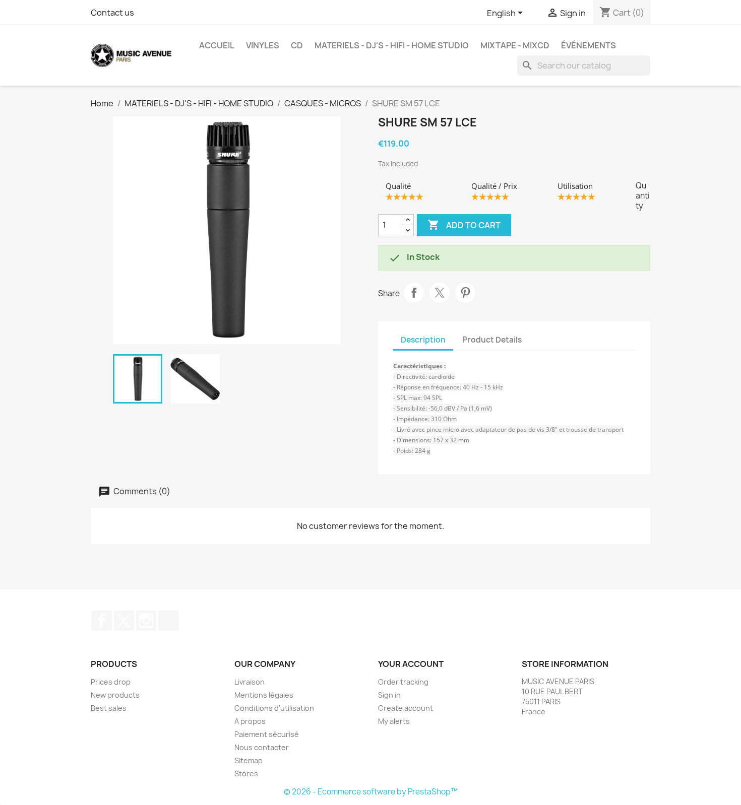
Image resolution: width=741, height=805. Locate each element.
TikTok (168, 621)
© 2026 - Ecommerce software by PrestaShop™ (371, 791)
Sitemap (248, 760)
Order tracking (403, 682)
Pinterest (465, 293)
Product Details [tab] (492, 339)
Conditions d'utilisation (274, 708)
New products (115, 695)
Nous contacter (261, 747)
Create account (405, 708)
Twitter (124, 621)
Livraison (249, 682)
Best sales (109, 708)
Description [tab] (423, 339)
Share (414, 293)
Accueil (216, 45)
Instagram (146, 621)
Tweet (439, 293)
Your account (411, 663)
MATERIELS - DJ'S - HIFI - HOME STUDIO (392, 45)
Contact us (112, 12)
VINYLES (262, 45)
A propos (250, 721)
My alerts (394, 721)
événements (588, 45)
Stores (246, 773)
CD (297, 45)
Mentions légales (263, 695)
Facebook (102, 621)
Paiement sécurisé (266, 734)
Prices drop (111, 682)
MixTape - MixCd (514, 45)
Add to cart (464, 225)
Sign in (389, 695)
